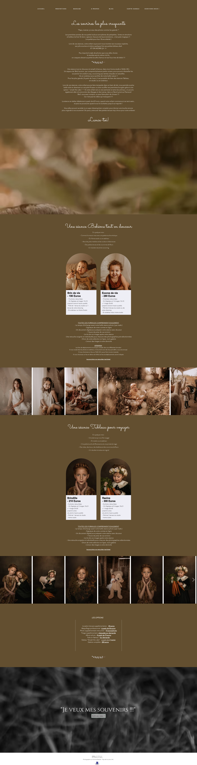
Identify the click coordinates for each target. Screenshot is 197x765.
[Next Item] (193, 391)
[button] (63, 9)
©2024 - (94, 756)
